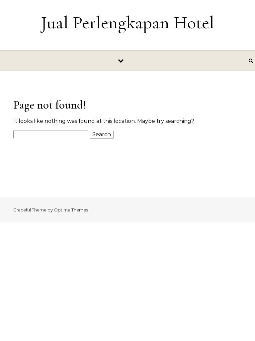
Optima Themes (71, 209)
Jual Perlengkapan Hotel (127, 22)
